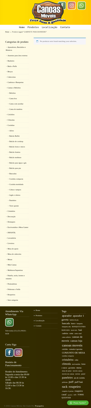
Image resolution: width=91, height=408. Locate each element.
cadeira (65, 333)
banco (73, 323)
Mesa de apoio (13, 249)
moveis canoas (77, 371)
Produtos (39, 315)
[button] (78, 402)
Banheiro (11, 61)
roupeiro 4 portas (67, 391)
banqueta (80, 323)
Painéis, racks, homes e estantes (15, 277)
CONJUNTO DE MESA (73, 352)
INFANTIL (12, 233)
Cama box (13, 98)
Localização (40, 321)
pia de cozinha (79, 378)
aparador (67, 315)
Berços (10, 72)
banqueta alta (66, 327)
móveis (77, 374)
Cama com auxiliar (16, 104)
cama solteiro (66, 337)
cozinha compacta (68, 356)
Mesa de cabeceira (14, 254)
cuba (76, 360)
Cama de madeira (15, 109)
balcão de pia (74, 320)
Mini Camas (12, 265)
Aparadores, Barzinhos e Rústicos (16, 48)
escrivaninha (76, 364)
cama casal (78, 333)
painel (83, 374)
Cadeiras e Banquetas (15, 82)
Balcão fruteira (14, 152)
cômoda (66, 363)
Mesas (10, 259)
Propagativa (39, 406)
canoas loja (76, 340)
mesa (78, 367)
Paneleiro (12, 200)
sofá (75, 395)
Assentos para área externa (17, 55)
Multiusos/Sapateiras (15, 270)
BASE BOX (74, 330)
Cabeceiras (12, 77)
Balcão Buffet (14, 136)
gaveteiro (71, 368)
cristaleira (67, 359)
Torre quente (14, 206)
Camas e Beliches (14, 88)
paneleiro (67, 377)
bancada (66, 323)
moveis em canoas (68, 374)
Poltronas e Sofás (14, 289)
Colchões (11, 114)
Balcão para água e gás (17, 163)
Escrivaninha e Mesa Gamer (18, 227)
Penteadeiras (12, 284)
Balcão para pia (15, 168)
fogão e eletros (14, 195)
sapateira (70, 394)
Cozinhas (11, 125)
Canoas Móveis (48, 12)
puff (71, 381)
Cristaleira (11, 211)
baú (80, 330)
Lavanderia (12, 238)
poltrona (65, 382)
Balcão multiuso (15, 157)
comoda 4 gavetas (75, 349)
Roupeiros (11, 295)
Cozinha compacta (16, 179)
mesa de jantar (67, 371)
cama (71, 333)
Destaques (11, 222)
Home (7, 32)
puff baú (79, 382)
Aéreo (11, 131)
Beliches (12, 93)
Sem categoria (13, 300)
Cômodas (11, 120)
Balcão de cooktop (16, 141)
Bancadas (12, 174)
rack (65, 386)
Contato (38, 326)
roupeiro (75, 386)
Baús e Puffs (12, 66)
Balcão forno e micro (17, 147)
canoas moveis (72, 345)
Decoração (12, 217)
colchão (65, 349)
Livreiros (11, 243)
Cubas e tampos (15, 190)
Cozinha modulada (16, 184)
